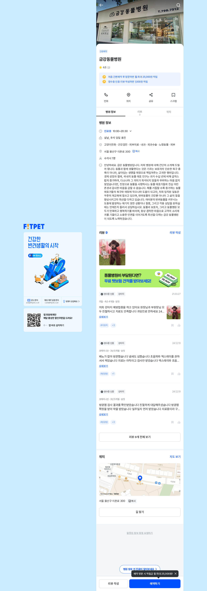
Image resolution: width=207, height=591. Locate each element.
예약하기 (155, 583)
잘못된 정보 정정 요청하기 (140, 533)
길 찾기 (140, 512)
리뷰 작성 (113, 583)
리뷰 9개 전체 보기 (140, 437)
